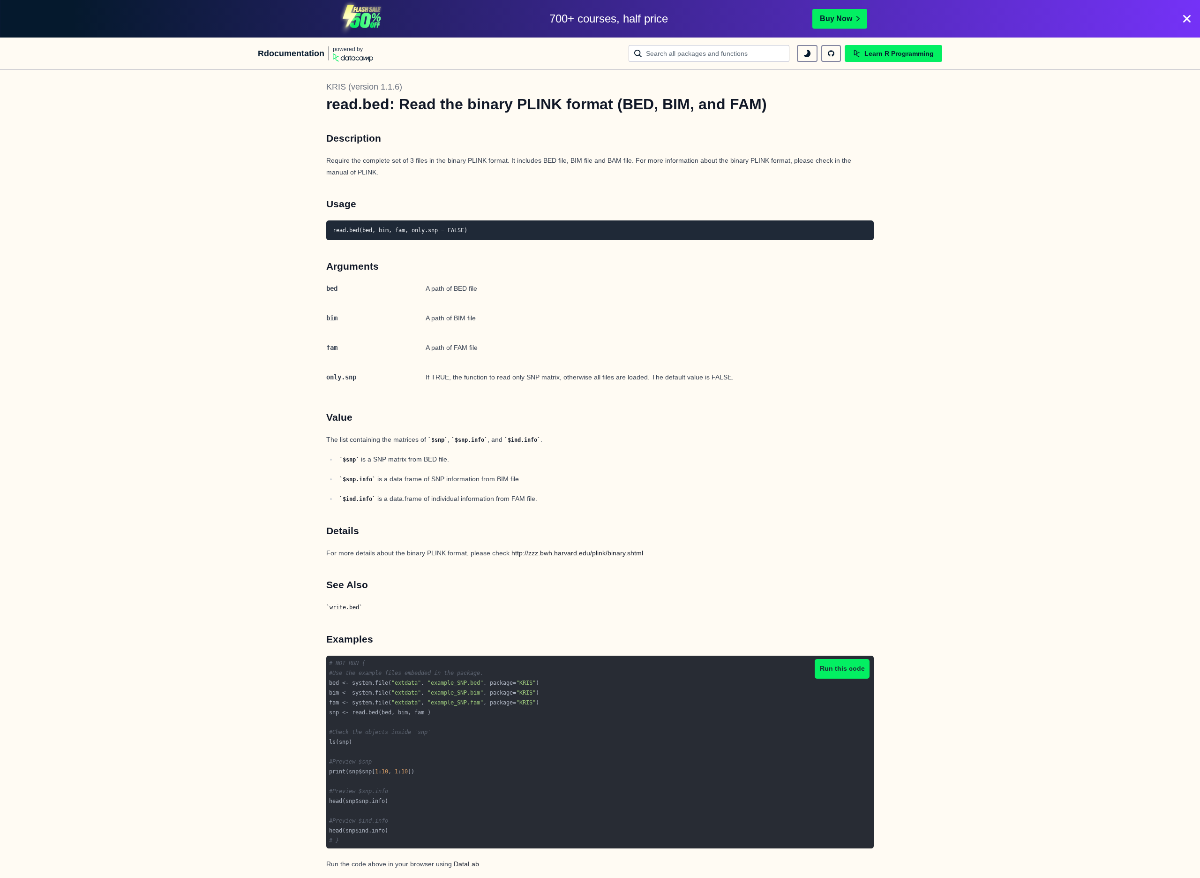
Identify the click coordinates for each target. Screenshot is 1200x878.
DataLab (466, 864)
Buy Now (836, 19)
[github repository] (831, 53)
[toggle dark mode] (807, 53)
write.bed (344, 607)
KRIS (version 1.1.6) (364, 86)
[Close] (1187, 18)
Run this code (842, 668)
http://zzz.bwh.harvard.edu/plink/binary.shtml (577, 553)
